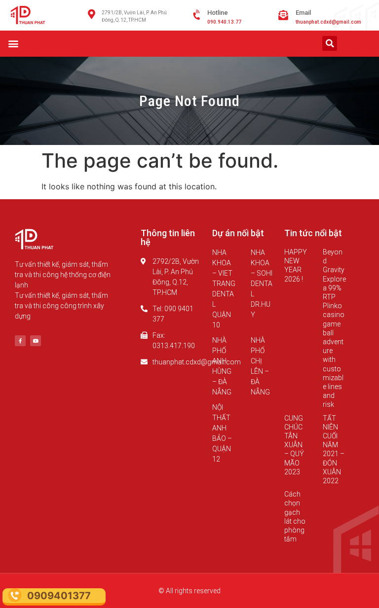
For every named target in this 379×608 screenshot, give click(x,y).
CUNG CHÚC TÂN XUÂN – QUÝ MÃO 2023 (294, 445)
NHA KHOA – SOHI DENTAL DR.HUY (261, 284)
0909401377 (59, 596)
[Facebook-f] (20, 340)
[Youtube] (35, 340)
